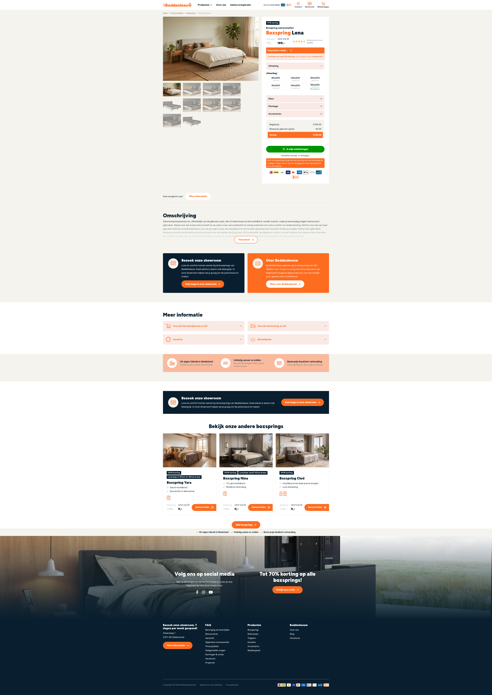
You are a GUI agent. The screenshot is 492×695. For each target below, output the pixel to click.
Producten (203, 5)
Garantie (209, 638)
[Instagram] (203, 592)
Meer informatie (198, 196)
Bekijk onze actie (285, 589)
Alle (244, 524)
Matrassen (253, 633)
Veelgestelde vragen (215, 650)
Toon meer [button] (244, 239)
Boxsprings (253, 629)
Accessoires (253, 646)
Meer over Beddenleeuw (283, 284)
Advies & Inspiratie (240, 5)
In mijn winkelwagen (297, 149)
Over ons (221, 5)
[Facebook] (197, 592)
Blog (292, 633)
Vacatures (210, 658)
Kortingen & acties (214, 654)
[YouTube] (211, 592)
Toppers (252, 638)
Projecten (210, 662)
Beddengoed (254, 650)
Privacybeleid (211, 646)
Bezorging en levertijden (217, 629)
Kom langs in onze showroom (201, 284)
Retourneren (211, 633)
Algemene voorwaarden (217, 642)
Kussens (252, 642)
